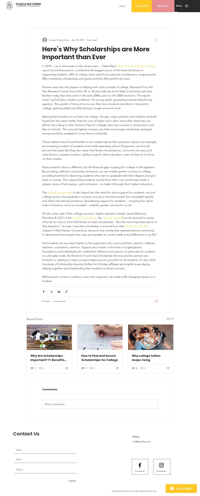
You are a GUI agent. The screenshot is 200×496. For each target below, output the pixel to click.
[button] (186, 6)
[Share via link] (66, 291)
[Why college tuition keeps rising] (150, 337)
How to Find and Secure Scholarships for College (99, 358)
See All (170, 318)
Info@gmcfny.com (141, 441)
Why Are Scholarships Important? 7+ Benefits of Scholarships (47, 358)
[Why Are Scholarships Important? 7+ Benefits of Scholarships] (49, 337)
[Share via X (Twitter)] (51, 291)
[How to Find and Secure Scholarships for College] (100, 337)
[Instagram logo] (161, 465)
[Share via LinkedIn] (59, 291)
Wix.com (152, 491)
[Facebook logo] (140, 465)
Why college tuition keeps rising (146, 358)
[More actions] (156, 40)
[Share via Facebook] (43, 291)
